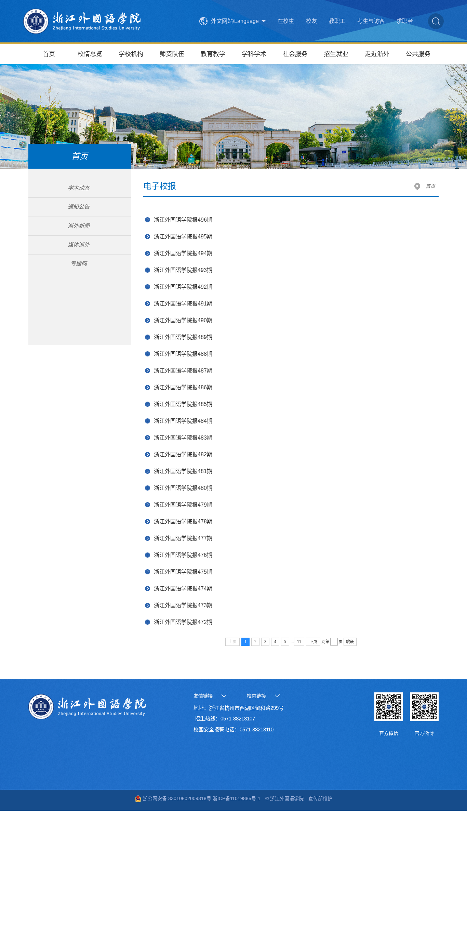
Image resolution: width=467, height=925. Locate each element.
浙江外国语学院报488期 (183, 354)
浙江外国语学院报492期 (183, 287)
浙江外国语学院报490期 (183, 320)
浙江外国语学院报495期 (183, 236)
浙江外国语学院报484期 (183, 421)
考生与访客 (371, 21)
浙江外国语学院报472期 (183, 622)
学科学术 (254, 54)
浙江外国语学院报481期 (183, 471)
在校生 (286, 21)
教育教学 (213, 54)
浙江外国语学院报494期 (183, 253)
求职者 (405, 21)
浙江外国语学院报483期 (183, 438)
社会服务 (295, 54)
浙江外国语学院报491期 (183, 304)
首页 (49, 54)
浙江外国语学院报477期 (183, 538)
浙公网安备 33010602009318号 (176, 798)
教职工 (337, 21)
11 (299, 641)
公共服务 (418, 54)
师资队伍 (172, 54)
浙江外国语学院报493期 (183, 270)
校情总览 (90, 54)
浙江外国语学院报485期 (183, 404)
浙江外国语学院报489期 (183, 337)
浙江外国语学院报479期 (183, 505)
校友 (311, 21)
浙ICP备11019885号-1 (236, 798)
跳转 (350, 641)
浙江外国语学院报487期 (183, 371)
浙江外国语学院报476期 (183, 555)
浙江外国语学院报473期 (183, 605)
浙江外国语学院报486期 (183, 387)
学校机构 (131, 54)
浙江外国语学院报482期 (183, 454)
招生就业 (336, 54)
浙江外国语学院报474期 (183, 588)
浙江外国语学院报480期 (183, 488)
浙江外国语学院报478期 (183, 521)
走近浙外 (377, 54)
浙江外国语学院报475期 (183, 572)
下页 (313, 641)
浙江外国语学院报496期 (183, 220)
